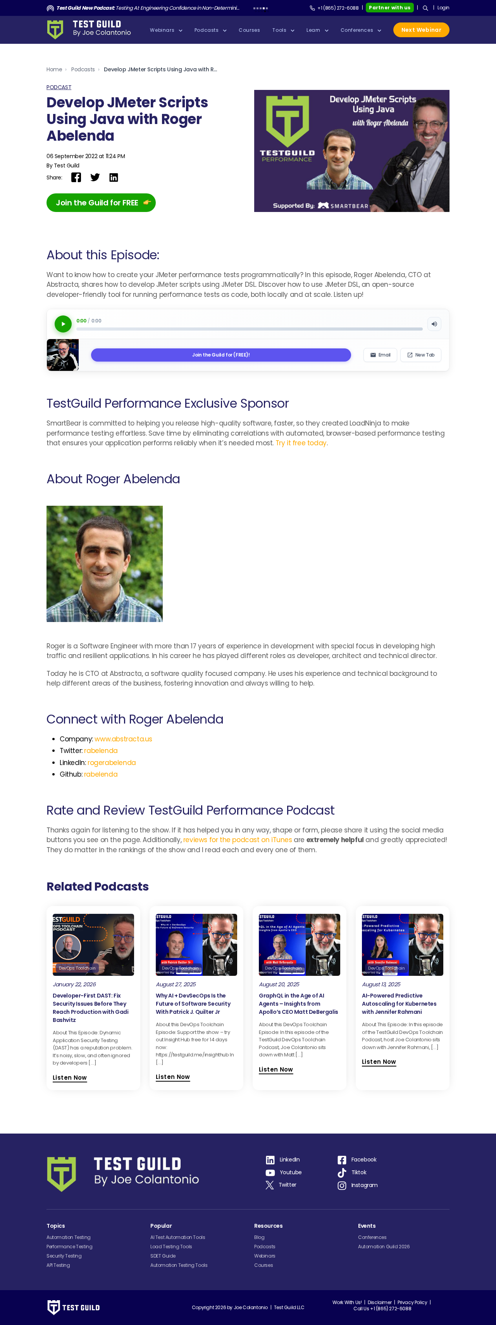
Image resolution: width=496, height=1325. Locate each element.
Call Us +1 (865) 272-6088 (382, 1308)
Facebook (364, 1159)
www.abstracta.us (123, 739)
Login (443, 7)
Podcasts (83, 69)
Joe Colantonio (251, 1307)
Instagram (364, 1185)
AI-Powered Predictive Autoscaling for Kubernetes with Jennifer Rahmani (399, 1004)
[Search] (425, 8)
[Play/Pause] (63, 324)
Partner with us (390, 7)
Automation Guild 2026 (384, 1246)
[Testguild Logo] (91, 29)
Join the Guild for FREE (97, 202)
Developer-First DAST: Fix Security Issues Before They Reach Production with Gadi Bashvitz (91, 1008)
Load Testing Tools (171, 1246)
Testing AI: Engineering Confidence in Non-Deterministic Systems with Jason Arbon (148, 8)
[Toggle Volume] (434, 324)
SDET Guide (163, 1256)
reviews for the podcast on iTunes (237, 839)
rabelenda (100, 750)
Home (54, 69)
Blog (259, 1237)
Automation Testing (68, 1237)
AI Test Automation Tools (177, 1237)
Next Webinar (421, 30)
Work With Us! (347, 1302)
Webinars (265, 1256)
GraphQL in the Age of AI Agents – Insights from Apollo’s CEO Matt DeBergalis (298, 1004)
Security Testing (64, 1256)
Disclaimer (379, 1302)
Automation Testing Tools (178, 1265)
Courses (263, 1265)
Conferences (372, 1237)
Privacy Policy (412, 1302)
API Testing (58, 1265)
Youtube (291, 1172)
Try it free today (301, 443)
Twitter (287, 1185)
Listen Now (70, 1077)
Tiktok (359, 1172)
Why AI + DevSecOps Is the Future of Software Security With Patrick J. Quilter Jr (193, 1004)
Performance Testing (69, 1246)
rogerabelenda (112, 762)
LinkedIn (290, 1159)
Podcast (58, 87)
